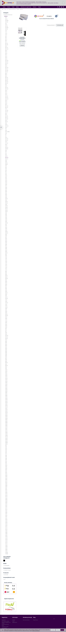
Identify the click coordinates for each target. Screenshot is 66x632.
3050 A (6, 198)
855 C (6, 66)
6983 (6, 351)
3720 (6, 257)
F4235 (6, 522)
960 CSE (6, 106)
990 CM (6, 116)
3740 (6, 264)
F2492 (6, 502)
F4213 (6, 518)
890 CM (6, 77)
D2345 (6, 402)
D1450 (6, 379)
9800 (6, 361)
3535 (6, 228)
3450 (6, 220)
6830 (6, 342)
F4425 (6, 536)
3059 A (6, 210)
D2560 (6, 414)
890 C (6, 76)
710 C (6, 30)
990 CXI (6, 117)
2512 (6, 173)
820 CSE (6, 44)
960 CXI (6, 107)
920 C (6, 86)
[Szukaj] (58, 7)
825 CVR (6, 48)
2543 (6, 180)
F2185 (6, 468)
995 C (6, 120)
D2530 (6, 411)
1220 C (6, 145)
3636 (6, 244)
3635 (6, 242)
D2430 (6, 405)
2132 (6, 167)
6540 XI (6, 337)
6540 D (6, 338)
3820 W (6, 278)
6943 (6, 348)
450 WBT (6, 20)
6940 (6, 347)
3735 (6, 262)
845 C (6, 59)
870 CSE (6, 70)
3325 (6, 215)
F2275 (6, 481)
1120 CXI (6, 140)
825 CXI (6, 47)
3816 (6, 272)
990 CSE (6, 118)
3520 (6, 221)
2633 (6, 194)
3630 (6, 235)
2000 (6, 160)
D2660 (6, 419)
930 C (6, 90)
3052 (6, 200)
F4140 (6, 505)
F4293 (6, 535)
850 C (6, 64)
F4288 (6, 533)
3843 (6, 282)
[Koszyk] (60, 7)
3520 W (6, 222)
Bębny (17, 7)
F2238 (6, 476)
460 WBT (6, 27)
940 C (6, 94)
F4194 (6, 515)
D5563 (6, 441)
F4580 (6, 549)
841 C (6, 54)
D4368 (6, 435)
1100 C (6, 127)
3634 (6, 241)
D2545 (6, 412)
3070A (6, 211)
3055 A (6, 205)
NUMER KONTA (14, 622)
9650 (6, 356)
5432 (6, 299)
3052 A (6, 201)
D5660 (6, 444)
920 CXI (6, 87)
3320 (6, 213)
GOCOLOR (6, 574)
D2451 (6, 408)
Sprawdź (22, 45)
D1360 (6, 374)
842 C (6, 56)
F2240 (6, 478)
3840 (6, 281)
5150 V (6, 297)
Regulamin (4, 619)
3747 (6, 268)
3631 (6, 237)
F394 (6, 461)
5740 (6, 319)
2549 (6, 187)
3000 (6, 195)
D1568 (6, 389)
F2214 (6, 472)
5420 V (6, 307)
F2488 (6, 501)
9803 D (6, 365)
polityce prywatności (36, 630)
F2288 (6, 485)
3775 (6, 270)
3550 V (6, 231)
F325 (6, 446)
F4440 (6, 539)
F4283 (6, 532)
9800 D (6, 362)
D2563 (6, 415)
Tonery (8, 7)
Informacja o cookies (5, 621)
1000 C (6, 124)
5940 (6, 324)
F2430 (6, 493)
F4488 (6, 546)
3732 (6, 260)
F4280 (6, 530)
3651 (6, 254)
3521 (6, 224)
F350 (6, 451)
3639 (6, 248)
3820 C (6, 275)
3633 (6, 240)
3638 (6, 247)
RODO (3, 625)
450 (6, 17)
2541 (6, 177)
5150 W (6, 298)
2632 (6, 193)
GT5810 (6, 552)
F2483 (6, 499)
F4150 (6, 506)
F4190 (6, 513)
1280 (6, 150)
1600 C (6, 155)
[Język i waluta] (63, 7)
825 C (6, 46)
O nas (13, 621)
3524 (6, 227)
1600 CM (6, 157)
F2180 (6, 466)
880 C (6, 73)
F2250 (6, 479)
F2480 (6, 498)
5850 (6, 322)
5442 (6, 304)
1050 (6, 130)
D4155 (6, 426)
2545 (6, 183)
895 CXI (6, 83)
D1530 (6, 386)
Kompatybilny (6, 565)
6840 (6, 344)
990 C (6, 114)
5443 (6, 305)
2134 (6, 168)
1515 (6, 154)
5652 (6, 317)
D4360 (6, 433)
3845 (6, 284)
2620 (6, 190)
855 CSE (6, 67)
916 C (6, 84)
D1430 (6, 376)
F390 (6, 459)
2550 (6, 188)
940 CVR (6, 98)
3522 (6, 225)
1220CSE (6, 148)
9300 (6, 355)
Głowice (34, 7)
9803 (6, 364)
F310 (6, 445)
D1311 (6, 368)
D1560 (6, 388)
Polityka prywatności (5, 624)
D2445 (6, 406)
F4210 (6, 516)
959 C (6, 103)
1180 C (6, 144)
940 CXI (6, 96)
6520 (6, 332)
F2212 (6, 471)
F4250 (6, 525)
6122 (6, 329)
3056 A (6, 207)
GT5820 (6, 553)
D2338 (6, 399)
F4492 (6, 548)
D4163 (6, 429)
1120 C (6, 137)
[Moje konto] (61, 7)
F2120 (6, 463)
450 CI (6, 19)
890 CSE (6, 78)
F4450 (6, 540)
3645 (6, 250)
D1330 (6, 371)
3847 (6, 285)
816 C (6, 40)
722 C (6, 34)
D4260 (6, 432)
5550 (6, 308)
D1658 (6, 391)
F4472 (6, 543)
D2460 (6, 409)
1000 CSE (6, 125)
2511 (6, 171)
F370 (6, 452)
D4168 (6, 425)
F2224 (6, 473)
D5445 (6, 436)
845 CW (6, 61)
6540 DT (6, 335)
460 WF (6, 29)
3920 (6, 290)
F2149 (6, 465)
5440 (6, 301)
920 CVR (6, 88)
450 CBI (6, 21)
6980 (6, 349)
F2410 (6, 489)
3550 (6, 230)
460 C (6, 24)
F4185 (6, 512)
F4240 (6, 523)
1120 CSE (6, 138)
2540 (6, 175)
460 (6, 23)
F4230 (6, 521)
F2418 (6, 491)
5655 (6, 318)
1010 (6, 128)
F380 (6, 455)
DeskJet (5, 16)
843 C (6, 57)
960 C (6, 104)
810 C (6, 36)
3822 (6, 279)
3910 (6, 287)
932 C (6, 91)
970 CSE (6, 110)
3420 (6, 217)
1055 (6, 133)
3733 (6, 261)
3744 (6, 265)
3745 (6, 267)
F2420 (6, 492)
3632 (6, 238)
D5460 (6, 438)
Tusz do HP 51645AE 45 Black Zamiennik (22, 38)
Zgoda (62, 629)
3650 (6, 251)
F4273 (6, 528)
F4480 (6, 545)
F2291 (6, 488)
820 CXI (6, 43)
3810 (6, 271)
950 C (6, 100)
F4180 (6, 510)
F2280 (6, 483)
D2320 (6, 396)
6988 (6, 354)
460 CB (6, 26)
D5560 (6, 439)
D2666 (6, 421)
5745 (6, 321)
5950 (6, 327)
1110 (5, 134)
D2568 (6, 418)
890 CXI (6, 80)
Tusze (13, 7)
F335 (6, 448)
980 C (6, 113)
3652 (6, 255)
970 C (6, 108)
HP (4, 579)
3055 (6, 204)
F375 (6, 453)
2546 (6, 184)
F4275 (6, 529)
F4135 (6, 503)
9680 (6, 359)
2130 (6, 165)
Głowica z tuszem (7, 570)
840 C (6, 53)
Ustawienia (53, 629)
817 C (6, 41)
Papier (39, 7)
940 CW (6, 97)
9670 (6, 358)
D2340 (6, 401)
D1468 (6, 384)
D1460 (6, 382)
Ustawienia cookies (5, 626)
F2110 (6, 462)
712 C (6, 31)
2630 (6, 191)
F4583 (6, 550)
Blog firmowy (35, 619)
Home (4, 7)
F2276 (6, 482)
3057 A (6, 208)
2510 (6, 170)
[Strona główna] (8, 2)
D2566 (6, 416)
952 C (6, 101)
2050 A (6, 163)
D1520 (6, 385)
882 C (6, 74)
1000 (6, 123)
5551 (6, 309)
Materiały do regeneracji (26, 7)
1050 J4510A (7, 131)
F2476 (6, 496)
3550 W (6, 232)
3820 (6, 274)
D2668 (6, 422)
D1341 (6, 372)
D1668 (6, 395)
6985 (6, 352)
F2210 (6, 469)
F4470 (6, 542)
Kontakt (13, 619)
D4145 (6, 431)
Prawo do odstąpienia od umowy (6, 623)
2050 (6, 161)
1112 (5, 136)
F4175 (6, 509)
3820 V (6, 277)
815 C (6, 39)
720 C (6, 33)
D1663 (6, 394)
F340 (6, 449)
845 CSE (6, 60)
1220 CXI (6, 147)
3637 (6, 245)
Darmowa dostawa (26, 619)
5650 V (6, 314)
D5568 (6, 442)
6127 (6, 331)
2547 (6, 185)
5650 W (6, 315)
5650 (6, 312)
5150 (6, 295)
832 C (6, 51)
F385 (6, 456)
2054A (6, 164)
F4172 (6, 508)
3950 (6, 294)
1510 (6, 151)
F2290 (6, 486)
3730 (6, 258)
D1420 (6, 375)
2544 (6, 181)
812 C (6, 37)
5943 (6, 325)
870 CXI (6, 71)
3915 (6, 288)
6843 (6, 345)
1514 (6, 153)
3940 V (6, 292)
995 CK (6, 121)
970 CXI (6, 111)
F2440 (6, 495)
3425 (6, 218)
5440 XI (6, 302)
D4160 (6, 428)
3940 (6, 291)
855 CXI (6, 68)
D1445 (6, 378)
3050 (6, 197)
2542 (6, 178)
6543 (6, 339)
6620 (6, 341)
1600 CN (6, 158)
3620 (6, 234)
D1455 (6, 381)
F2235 (6, 475)
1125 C (6, 141)
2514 (6, 174)
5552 (6, 311)
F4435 (6, 538)
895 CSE (6, 81)
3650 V (6, 252)
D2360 (6, 404)
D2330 (6, 398)
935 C (6, 93)
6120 (6, 328)
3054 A (6, 202)
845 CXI (6, 63)
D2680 (6, 424)
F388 (6, 458)
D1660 (6, 392)
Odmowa (58, 629)
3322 (6, 214)
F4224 (6, 519)
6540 (6, 334)
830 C (6, 50)
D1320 (6, 369)
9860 (6, 367)
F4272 (6, 526)
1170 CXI (6, 143)
